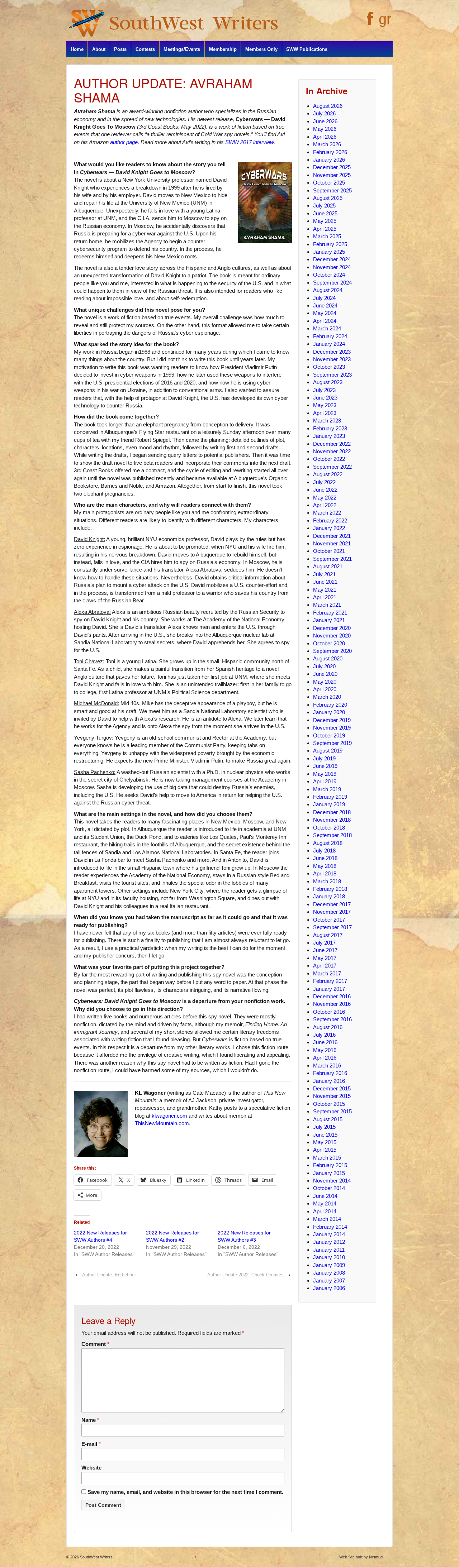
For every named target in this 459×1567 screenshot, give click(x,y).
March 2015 (327, 1158)
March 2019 (327, 789)
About (98, 49)
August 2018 (327, 843)
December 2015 (332, 1088)
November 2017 (332, 912)
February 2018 (330, 889)
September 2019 (332, 743)
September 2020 (332, 651)
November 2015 (332, 1096)
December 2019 (332, 720)
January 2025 (329, 252)
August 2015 (327, 1119)
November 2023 (332, 359)
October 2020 (329, 643)
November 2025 (332, 175)
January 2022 (329, 528)
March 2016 (327, 1065)
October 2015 (329, 1104)
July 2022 (324, 482)
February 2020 (330, 705)
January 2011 (329, 1250)
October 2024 (329, 275)
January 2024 (329, 344)
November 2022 (332, 451)
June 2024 (325, 305)
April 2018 (324, 873)
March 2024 (327, 328)
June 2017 (325, 950)
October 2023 (329, 367)
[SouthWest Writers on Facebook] (369, 22)
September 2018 (332, 835)
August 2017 (327, 935)
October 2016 (329, 1012)
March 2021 (327, 605)
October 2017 (329, 920)
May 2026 (324, 129)
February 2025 (330, 244)
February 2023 (330, 428)
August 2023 (327, 382)
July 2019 (324, 758)
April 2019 (324, 781)
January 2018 (329, 896)
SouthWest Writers (96, 1557)
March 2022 (327, 513)
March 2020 (327, 697)
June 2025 (325, 213)
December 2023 (332, 352)
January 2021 (329, 620)
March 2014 (327, 1219)
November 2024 (332, 267)
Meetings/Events (182, 49)
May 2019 (324, 774)
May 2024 (324, 313)
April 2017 (324, 965)
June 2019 (325, 766)
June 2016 (325, 1042)
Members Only (261, 49)
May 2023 (324, 405)
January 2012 (329, 1242)
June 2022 (325, 490)
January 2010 (329, 1257)
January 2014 (329, 1234)
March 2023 (327, 420)
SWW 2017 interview (249, 142)
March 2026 (327, 144)
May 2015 (324, 1142)
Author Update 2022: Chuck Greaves (245, 1274)
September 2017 (332, 927)
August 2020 (327, 658)
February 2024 (330, 336)
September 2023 (332, 375)
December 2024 (332, 259)
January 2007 (329, 1280)
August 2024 (327, 290)
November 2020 (332, 635)
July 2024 (324, 298)
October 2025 (329, 183)
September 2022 (332, 467)
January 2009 (329, 1265)
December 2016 (332, 996)
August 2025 (327, 198)
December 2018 (332, 812)
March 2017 (327, 973)
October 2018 (329, 828)
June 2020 (325, 674)
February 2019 (330, 797)
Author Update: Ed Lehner (109, 1274)
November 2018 (332, 820)
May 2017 (324, 958)
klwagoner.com (169, 1116)
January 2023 (329, 436)
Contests (145, 49)
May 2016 (324, 1050)
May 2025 (324, 221)
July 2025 (324, 205)
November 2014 (332, 1180)
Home (77, 49)
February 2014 (330, 1227)
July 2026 (324, 113)
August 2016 (327, 1027)
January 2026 (329, 160)
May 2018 (324, 866)
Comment (95, 1344)
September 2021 (332, 559)
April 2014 (324, 1211)
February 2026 (330, 152)
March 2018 (327, 881)
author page (124, 142)
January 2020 (329, 712)
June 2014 (325, 1196)
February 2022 (330, 520)
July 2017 (324, 943)
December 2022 (332, 444)
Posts (120, 49)
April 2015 (324, 1150)
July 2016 (324, 1035)
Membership (223, 49)
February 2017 (330, 981)
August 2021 (327, 566)
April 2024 (324, 321)
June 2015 (325, 1135)
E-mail (89, 1444)
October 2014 (329, 1188)
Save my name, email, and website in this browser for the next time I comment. (185, 1492)
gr (385, 19)
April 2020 (324, 689)
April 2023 (324, 413)
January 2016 (329, 1081)
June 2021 (325, 582)
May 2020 (324, 682)
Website (91, 1468)
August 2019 (327, 750)
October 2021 (329, 551)
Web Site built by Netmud (361, 1557)
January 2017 (329, 989)
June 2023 (325, 398)
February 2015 (330, 1165)
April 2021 (324, 597)
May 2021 (324, 590)
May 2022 (324, 498)
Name (88, 1420)
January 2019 (329, 804)
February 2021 (330, 613)
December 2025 (332, 167)
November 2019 (332, 728)
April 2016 (324, 1058)
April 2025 (324, 229)
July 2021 (324, 574)
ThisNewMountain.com (162, 1123)
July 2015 (324, 1127)
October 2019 (329, 735)
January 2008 (329, 1273)
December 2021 (332, 536)
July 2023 (324, 390)
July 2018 (324, 850)
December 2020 (332, 628)
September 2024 (332, 283)
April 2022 (324, 505)
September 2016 (332, 1019)
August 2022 (327, 474)
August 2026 (327, 106)
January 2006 (329, 1288)
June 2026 (325, 121)
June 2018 (325, 858)
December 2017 (332, 904)
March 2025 (327, 236)
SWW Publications (306, 49)
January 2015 (329, 1173)
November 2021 (332, 543)
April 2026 (324, 137)
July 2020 (324, 666)
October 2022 (329, 459)
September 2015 (332, 1111)
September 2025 (332, 190)
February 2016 (330, 1073)
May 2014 (324, 1203)
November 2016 (332, 1004)
